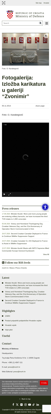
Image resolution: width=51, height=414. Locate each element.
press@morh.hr (14, 367)
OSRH (7, 316)
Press (17, 268)
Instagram (25, 404)
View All (46, 254)
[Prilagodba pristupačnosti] (45, 207)
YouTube (29, 404)
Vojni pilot (9, 330)
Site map (39, 3)
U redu (44, 383)
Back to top (26, 399)
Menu (46, 23)
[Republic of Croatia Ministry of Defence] (26, 14)
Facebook (13, 404)
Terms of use (31, 412)
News (12, 268)
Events (24, 268)
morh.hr (5, 268)
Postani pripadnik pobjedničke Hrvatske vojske (23, 321)
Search (40, 23)
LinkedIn (37, 404)
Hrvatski (46, 3)
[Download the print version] (46, 36)
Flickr (21, 404)
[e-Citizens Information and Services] (4, 3)
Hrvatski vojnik (10, 325)
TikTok (33, 404)
